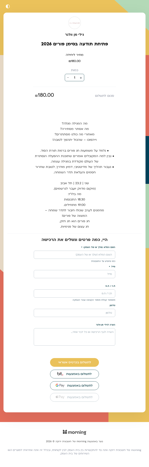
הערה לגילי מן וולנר (105, 324)
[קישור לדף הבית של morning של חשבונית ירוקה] (74, 435)
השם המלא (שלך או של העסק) (99, 247)
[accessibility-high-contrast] (8, 6)
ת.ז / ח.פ (110, 286)
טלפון (112, 305)
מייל (113, 266)
